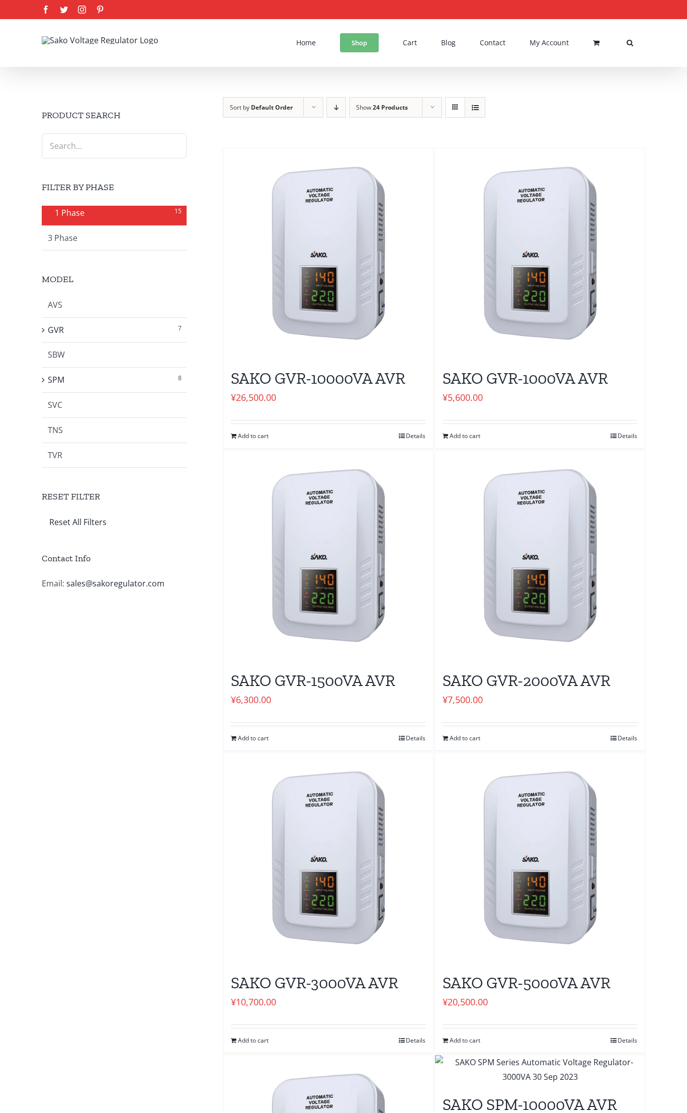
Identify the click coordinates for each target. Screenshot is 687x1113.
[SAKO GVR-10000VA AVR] (328, 253)
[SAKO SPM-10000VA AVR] (540, 1069)
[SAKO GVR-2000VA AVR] (540, 555)
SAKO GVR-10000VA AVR (318, 378)
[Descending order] (336, 107)
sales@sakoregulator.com (115, 583)
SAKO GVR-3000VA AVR (314, 982)
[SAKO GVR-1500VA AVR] (328, 555)
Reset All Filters (78, 522)
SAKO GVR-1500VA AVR (313, 680)
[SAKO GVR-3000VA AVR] (328, 858)
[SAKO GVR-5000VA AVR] (540, 858)
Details (415, 436)
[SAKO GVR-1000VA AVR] (540, 253)
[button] (630, 42)
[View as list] (475, 107)
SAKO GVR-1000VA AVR (525, 378)
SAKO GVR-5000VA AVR (527, 982)
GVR (56, 329)
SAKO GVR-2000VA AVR (527, 680)
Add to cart (253, 436)
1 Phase (69, 212)
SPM (56, 379)
